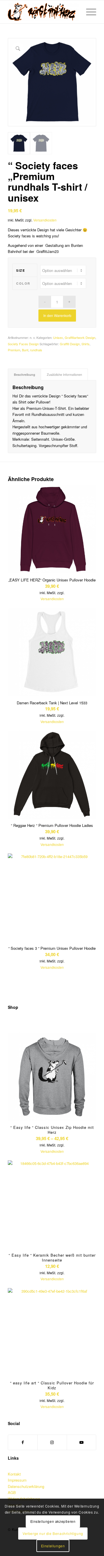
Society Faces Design (23, 343)
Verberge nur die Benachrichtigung (53, 1533)
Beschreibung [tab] (24, 374)
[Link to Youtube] (81, 1442)
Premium (14, 350)
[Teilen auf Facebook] (22, 1442)
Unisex (58, 337)
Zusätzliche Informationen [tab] (64, 374)
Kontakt (14, 1474)
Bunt (25, 350)
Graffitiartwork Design (80, 337)
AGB (12, 1492)
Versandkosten (45, 220)
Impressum (17, 1480)
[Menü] (88, 11)
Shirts (85, 343)
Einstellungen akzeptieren (53, 1521)
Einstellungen (53, 1545)
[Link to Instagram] (52, 1442)
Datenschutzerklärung (26, 1486)
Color (23, 283)
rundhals (36, 350)
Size (20, 270)
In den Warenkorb (57, 315)
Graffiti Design (70, 343)
